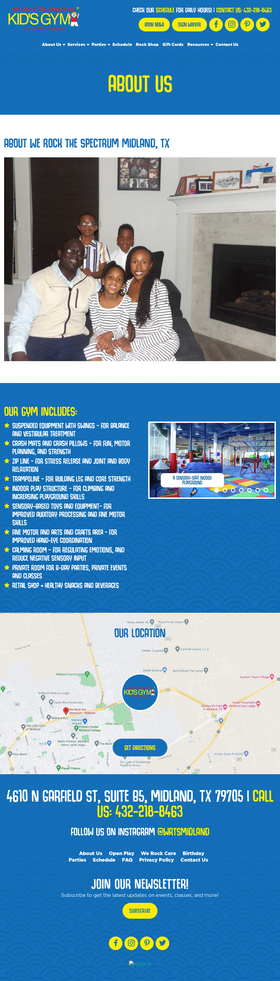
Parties (99, 44)
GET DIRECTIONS (140, 747)
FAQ (127, 859)
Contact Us (226, 44)
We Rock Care (158, 853)
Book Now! (154, 24)
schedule (165, 10)
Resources (198, 44)
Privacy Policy (156, 859)
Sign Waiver (189, 24)
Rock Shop (147, 44)
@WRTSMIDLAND (183, 831)
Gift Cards (172, 44)
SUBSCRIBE (140, 911)
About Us (51, 44)
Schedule (122, 44)
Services (76, 44)
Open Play (121, 853)
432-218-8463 (258, 10)
